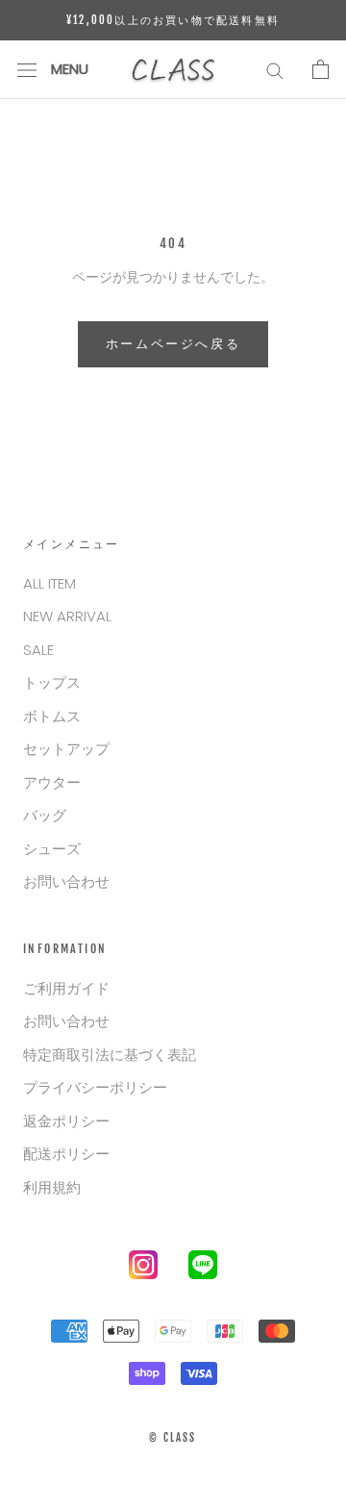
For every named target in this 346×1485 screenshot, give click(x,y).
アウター (52, 782)
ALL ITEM (49, 583)
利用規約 (52, 1187)
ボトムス (52, 716)
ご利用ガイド (66, 988)
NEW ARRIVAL (67, 616)
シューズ (52, 849)
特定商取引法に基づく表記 (109, 1055)
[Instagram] (143, 1268)
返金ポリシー (66, 1121)
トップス (52, 682)
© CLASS (172, 1438)
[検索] (275, 70)
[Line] (202, 1268)
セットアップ (66, 749)
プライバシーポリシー (95, 1087)
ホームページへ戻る (173, 343)
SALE (38, 650)
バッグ (44, 815)
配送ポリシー (66, 1154)
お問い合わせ (66, 881)
